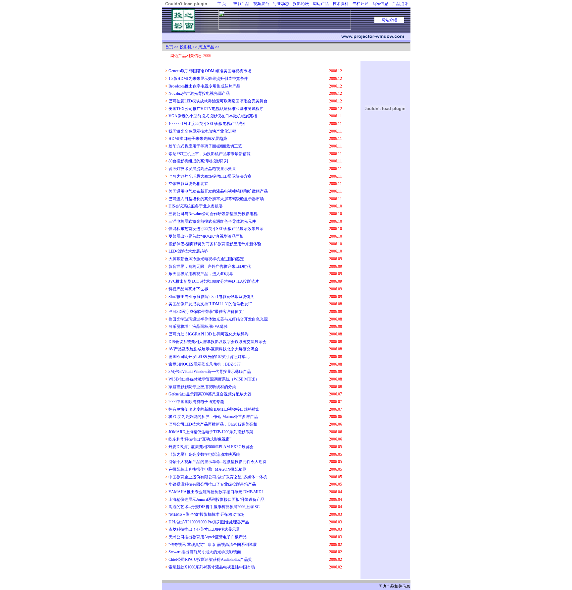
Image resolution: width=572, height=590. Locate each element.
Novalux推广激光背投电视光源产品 (199, 93)
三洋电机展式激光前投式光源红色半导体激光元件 (212, 221)
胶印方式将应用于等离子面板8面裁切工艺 (205, 146)
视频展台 (261, 3)
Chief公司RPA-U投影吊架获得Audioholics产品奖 (210, 559)
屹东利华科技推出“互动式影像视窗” (199, 439)
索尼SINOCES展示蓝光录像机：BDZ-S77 (204, 364)
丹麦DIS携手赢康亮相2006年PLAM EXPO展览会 (211, 446)
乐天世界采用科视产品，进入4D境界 (200, 273)
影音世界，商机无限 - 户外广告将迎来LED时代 (209, 266)
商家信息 (380, 3)
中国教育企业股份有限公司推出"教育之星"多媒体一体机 (217, 477)
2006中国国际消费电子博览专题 (196, 401)
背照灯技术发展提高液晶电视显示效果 (202, 168)
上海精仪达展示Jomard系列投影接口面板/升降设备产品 (216, 499)
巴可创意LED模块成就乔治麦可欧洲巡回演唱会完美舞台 (217, 101)
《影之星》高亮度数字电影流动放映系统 (204, 454)
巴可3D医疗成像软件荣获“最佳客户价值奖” (206, 311)
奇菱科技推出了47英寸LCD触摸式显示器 (204, 529)
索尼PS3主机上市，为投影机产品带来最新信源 (209, 153)
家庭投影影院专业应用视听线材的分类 (202, 386)
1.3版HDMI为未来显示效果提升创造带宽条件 (208, 78)
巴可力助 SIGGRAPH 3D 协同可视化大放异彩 (208, 334)
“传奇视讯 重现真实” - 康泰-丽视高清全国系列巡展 (212, 544)
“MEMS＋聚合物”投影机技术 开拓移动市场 (206, 514)
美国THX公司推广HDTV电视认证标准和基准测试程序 (215, 108)
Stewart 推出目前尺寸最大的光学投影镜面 (204, 552)
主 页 (221, 3)
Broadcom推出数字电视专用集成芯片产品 (204, 86)
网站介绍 (389, 20)
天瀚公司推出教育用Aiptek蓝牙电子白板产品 (207, 537)
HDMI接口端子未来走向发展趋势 (197, 138)
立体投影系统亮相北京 (188, 183)
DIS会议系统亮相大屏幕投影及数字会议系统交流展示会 (217, 341)
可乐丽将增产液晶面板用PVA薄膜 (198, 326)
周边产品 (321, 3)
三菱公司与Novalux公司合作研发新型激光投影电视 (213, 213)
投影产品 (241, 3)
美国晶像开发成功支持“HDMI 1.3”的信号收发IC (210, 304)
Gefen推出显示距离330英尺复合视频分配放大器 (210, 394)
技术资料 (341, 3)
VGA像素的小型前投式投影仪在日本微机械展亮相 (212, 116)
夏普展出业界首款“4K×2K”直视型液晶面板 (206, 236)
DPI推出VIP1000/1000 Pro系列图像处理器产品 (208, 522)
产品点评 (400, 3)
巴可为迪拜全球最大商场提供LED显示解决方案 (210, 176)
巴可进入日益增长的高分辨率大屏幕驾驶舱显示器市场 (216, 199)
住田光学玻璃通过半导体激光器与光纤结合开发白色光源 (218, 319)
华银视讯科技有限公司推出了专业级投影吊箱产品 (212, 484)
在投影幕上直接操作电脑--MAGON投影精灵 (207, 469)
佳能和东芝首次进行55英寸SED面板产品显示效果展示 (215, 228)
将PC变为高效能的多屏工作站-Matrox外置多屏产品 (213, 416)
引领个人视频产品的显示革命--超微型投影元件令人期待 (217, 461)
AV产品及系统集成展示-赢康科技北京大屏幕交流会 (213, 349)
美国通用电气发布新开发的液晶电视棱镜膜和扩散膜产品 (218, 191)
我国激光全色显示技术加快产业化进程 (202, 131)
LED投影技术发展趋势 (188, 251)
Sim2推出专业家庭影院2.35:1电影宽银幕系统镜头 (211, 296)
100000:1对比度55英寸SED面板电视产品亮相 (207, 123)
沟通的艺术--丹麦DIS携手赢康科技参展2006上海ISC (214, 506)
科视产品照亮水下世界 (188, 289)
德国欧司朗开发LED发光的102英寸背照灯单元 (209, 356)
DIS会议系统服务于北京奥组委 (195, 206)
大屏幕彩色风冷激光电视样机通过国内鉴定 (206, 259)
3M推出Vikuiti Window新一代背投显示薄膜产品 (209, 371)
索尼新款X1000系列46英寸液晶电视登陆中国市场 (211, 567)
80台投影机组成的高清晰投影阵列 (198, 161)
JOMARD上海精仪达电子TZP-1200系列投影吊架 (210, 432)
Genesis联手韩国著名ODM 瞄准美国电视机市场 (209, 71)
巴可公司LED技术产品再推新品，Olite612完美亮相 (212, 424)
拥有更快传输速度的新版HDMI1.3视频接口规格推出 (214, 409)
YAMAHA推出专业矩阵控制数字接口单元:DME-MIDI (215, 492)
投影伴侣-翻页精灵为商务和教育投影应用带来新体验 (214, 244)
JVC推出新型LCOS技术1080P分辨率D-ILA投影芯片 (213, 281)
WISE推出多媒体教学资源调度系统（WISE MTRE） (213, 379)
